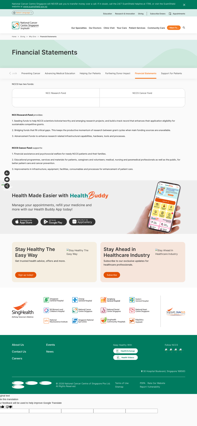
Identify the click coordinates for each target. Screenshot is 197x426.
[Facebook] (167, 350)
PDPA (142, 383)
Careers (17, 358)
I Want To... (174, 28)
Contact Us (19, 351)
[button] (14, 73)
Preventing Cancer (30, 73)
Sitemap (119, 386)
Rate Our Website (156, 383)
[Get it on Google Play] (53, 221)
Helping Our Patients (90, 73)
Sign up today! (25, 275)
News (50, 351)
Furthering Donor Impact (117, 73)
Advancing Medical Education (60, 73)
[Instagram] (176, 350)
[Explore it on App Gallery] (82, 221)
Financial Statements (145, 73)
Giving (22, 37)
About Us (18, 344)
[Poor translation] (9, 407)
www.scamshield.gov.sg (35, 6)
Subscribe (112, 275)
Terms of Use (122, 383)
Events (50, 344)
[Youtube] (171, 350)
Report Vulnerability (150, 386)
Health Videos (127, 357)
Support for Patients (171, 73)
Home (14, 37)
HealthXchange (128, 351)
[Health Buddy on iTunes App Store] (25, 221)
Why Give (32, 37)
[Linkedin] (181, 350)
